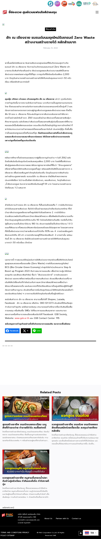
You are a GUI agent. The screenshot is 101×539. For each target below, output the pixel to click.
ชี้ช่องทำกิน (50, 29)
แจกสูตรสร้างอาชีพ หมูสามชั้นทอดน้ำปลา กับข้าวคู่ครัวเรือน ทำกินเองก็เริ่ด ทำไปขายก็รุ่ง (25, 481)
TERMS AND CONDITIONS (11, 532)
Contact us (76, 518)
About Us (48, 518)
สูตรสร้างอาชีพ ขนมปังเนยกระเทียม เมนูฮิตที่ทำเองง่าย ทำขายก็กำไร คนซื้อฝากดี (24, 426)
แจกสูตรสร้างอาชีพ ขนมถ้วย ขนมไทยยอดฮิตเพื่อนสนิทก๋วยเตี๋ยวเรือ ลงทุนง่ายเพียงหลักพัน (75, 428)
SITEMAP (11, 535)
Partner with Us (62, 518)
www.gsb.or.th (22, 318)
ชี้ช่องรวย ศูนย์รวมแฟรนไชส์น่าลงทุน (33, 12)
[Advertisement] (87, 92)
